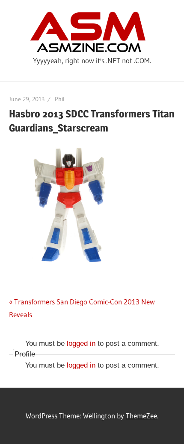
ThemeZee (141, 415)
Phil (60, 99)
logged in (81, 343)
